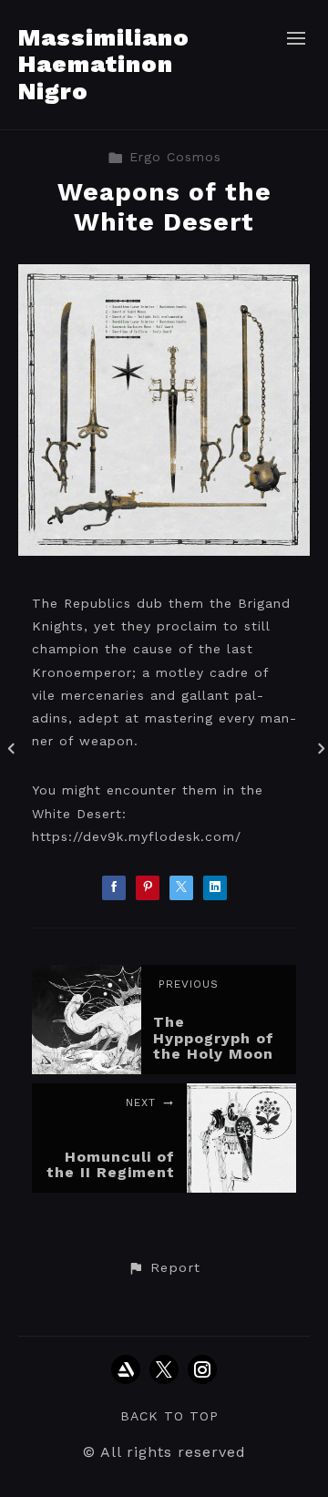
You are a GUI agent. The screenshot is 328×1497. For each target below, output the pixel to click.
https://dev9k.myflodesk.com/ (136, 836)
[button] (164, 1268)
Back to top (169, 1416)
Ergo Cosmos (175, 156)
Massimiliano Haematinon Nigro (104, 64)
